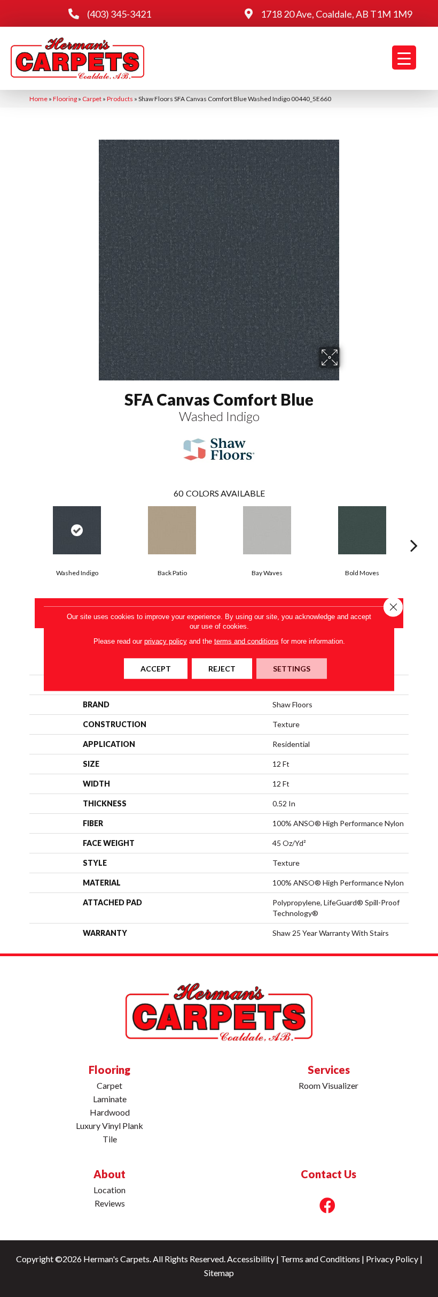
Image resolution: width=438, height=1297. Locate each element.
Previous (24, 529)
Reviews (110, 1203)
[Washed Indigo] (76, 530)
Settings (291, 668)
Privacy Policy (392, 1259)
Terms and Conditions (320, 1259)
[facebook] (327, 1205)
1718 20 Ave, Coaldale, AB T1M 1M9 (336, 14)
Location (109, 1190)
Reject (222, 668)
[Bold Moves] (362, 530)
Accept (155, 668)
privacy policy (165, 641)
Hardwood (110, 1112)
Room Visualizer (328, 1085)
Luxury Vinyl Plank (109, 1125)
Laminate (110, 1099)
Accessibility (251, 1259)
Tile (110, 1139)
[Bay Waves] (267, 530)
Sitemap (219, 1273)
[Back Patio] (172, 530)
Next (414, 529)
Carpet (91, 99)
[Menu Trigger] (404, 57)
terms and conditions (246, 641)
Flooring (65, 99)
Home (38, 99)
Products (120, 99)
